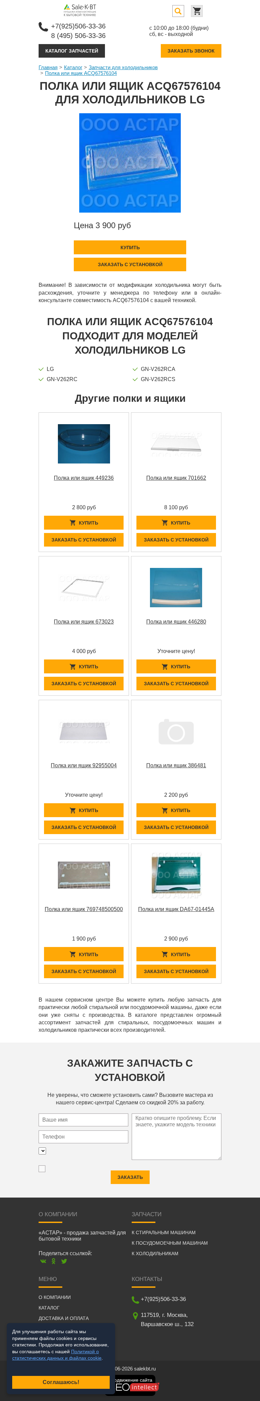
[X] (64, 1261)
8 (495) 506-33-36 (78, 35)
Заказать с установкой (130, 264)
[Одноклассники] (53, 1261)
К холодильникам (155, 1253)
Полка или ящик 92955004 (84, 765)
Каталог (73, 67)
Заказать (130, 1177)
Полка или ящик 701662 (176, 478)
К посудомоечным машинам (170, 1243)
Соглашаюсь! (61, 1382)
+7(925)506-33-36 (78, 26)
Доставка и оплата (64, 1318)
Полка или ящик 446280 (176, 622)
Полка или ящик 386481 (176, 765)
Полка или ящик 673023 (84, 622)
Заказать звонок (191, 51)
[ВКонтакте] (43, 1261)
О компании (55, 1297)
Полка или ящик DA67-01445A (176, 909)
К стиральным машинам (164, 1232)
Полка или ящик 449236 (84, 478)
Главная (48, 67)
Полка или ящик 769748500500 (84, 909)
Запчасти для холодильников (123, 67)
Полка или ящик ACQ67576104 (81, 73)
